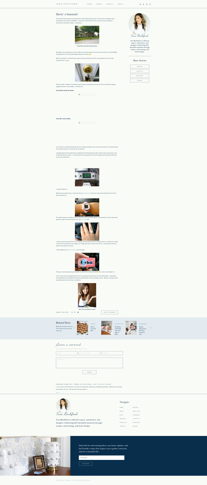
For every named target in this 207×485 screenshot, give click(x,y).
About (122, 411)
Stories (89, 4)
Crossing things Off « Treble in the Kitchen (73, 384)
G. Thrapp (84, 219)
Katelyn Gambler (80, 480)
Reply (58, 392)
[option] (89, 328)
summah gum (72, 250)
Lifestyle (139, 71)
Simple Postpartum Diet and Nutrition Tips (142, 330)
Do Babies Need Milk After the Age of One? (118, 330)
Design (139, 80)
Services (99, 4)
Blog (121, 415)
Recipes (139, 66)
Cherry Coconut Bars (93, 329)
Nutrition (139, 75)
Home (121, 407)
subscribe (85, 463)
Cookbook (136, 415)
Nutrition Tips (119, 323)
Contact (120, 4)
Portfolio (109, 4)
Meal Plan (136, 411)
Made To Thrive (87, 480)
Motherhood (143, 323)
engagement (86, 193)
